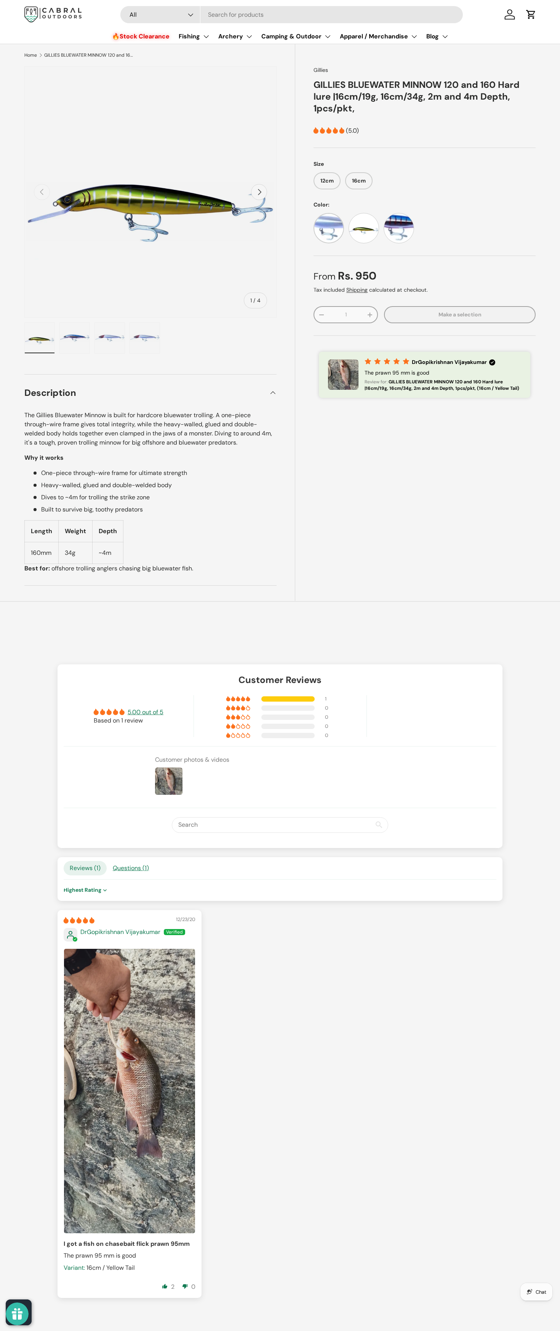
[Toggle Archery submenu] (249, 36)
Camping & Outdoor (291, 36)
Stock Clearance (145, 36)
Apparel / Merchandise (374, 36)
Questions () (131, 868)
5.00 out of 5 (145, 712)
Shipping (357, 289)
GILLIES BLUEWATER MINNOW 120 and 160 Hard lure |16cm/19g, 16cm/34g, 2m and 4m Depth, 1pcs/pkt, (90, 55)
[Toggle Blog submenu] (445, 36)
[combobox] (291, 14)
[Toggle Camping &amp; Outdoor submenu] (327, 36)
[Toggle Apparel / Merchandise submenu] (414, 36)
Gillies (321, 70)
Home (30, 55)
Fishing (189, 36)
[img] (79, 920)
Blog (432, 36)
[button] (531, 14)
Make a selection (460, 314)
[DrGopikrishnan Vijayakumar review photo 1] (129, 1091)
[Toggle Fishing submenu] (206, 36)
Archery (230, 36)
